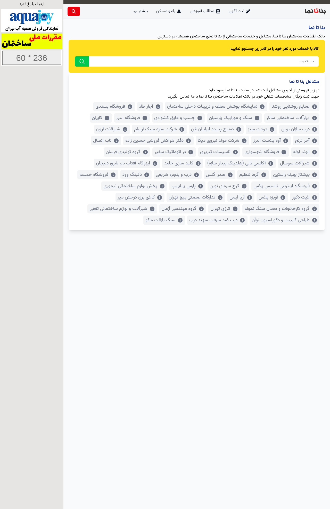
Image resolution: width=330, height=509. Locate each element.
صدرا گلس (215, 174)
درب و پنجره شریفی (174, 174)
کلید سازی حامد (178, 163)
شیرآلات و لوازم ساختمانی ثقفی (118, 208)
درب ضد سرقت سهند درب (213, 220)
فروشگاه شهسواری (261, 152)
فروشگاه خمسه (93, 174)
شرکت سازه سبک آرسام (155, 129)
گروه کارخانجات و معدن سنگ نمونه (277, 208)
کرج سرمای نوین (224, 186)
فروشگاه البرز (128, 118)
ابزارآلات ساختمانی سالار (288, 118)
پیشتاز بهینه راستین (291, 174)
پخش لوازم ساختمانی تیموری (130, 186)
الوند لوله (301, 152)
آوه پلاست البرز (267, 140)
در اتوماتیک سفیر (170, 152)
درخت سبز (257, 129)
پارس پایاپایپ (183, 186)
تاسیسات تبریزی (215, 152)
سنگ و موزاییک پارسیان (230, 118)
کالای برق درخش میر (136, 197)
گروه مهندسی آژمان (178, 208)
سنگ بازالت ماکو (160, 220)
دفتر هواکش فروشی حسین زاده (154, 140)
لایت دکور (301, 197)
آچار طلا (146, 106)
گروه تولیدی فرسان (123, 152)
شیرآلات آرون (108, 129)
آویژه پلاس (268, 197)
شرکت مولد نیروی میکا (218, 140)
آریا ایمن (237, 197)
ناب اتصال (102, 140)
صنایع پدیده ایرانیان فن (212, 129)
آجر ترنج (302, 140)
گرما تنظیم (249, 174)
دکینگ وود (132, 174)
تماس (184, 96)
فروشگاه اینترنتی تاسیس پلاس (281, 186)
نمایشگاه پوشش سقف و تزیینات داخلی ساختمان (212, 106)
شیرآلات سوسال (295, 163)
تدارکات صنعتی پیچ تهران (192, 197)
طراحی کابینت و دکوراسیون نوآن (281, 220)
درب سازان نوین (295, 129)
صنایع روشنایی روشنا (290, 106)
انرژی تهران (220, 208)
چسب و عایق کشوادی (174, 118)
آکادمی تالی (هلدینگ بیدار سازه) (236, 163)
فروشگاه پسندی (110, 106)
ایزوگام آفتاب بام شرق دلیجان (123, 163)
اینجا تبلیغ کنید (31, 4)
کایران (97, 118)
